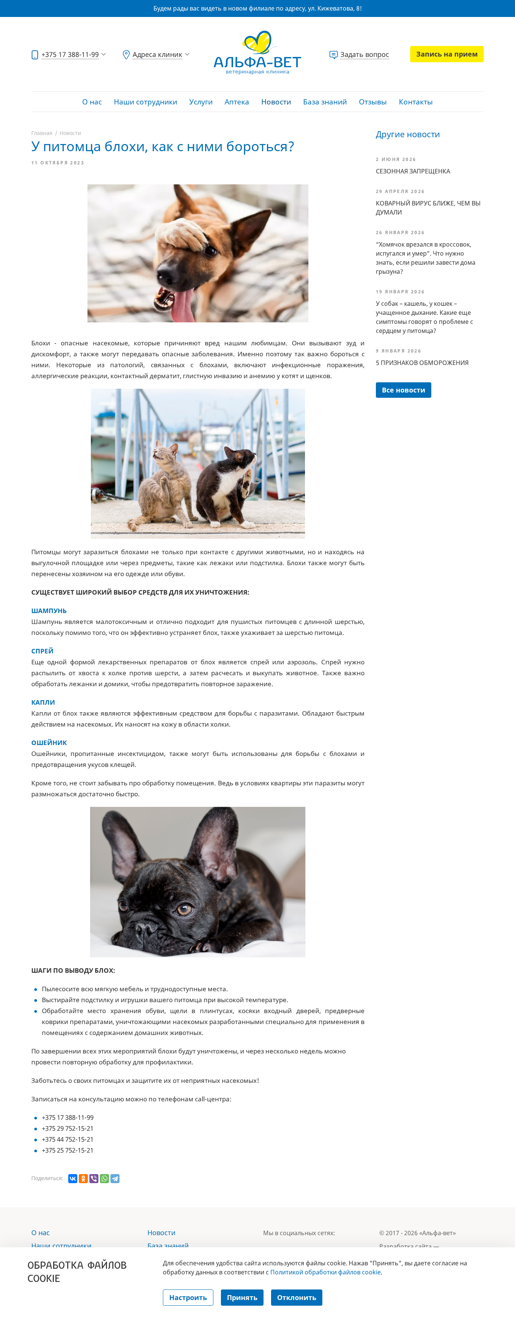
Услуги (201, 102)
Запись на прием (447, 53)
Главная (41, 132)
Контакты (416, 102)
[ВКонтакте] (72, 1178)
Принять (242, 1297)
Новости (276, 102)
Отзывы (373, 102)
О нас (92, 102)
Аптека (237, 102)
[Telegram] (115, 1178)
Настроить (188, 1297)
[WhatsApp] (104, 1178)
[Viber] (93, 1178)
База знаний (325, 102)
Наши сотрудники (145, 102)
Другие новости (408, 134)
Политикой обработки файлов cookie (325, 1272)
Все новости (403, 389)
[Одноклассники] (83, 1178)
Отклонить (296, 1297)
